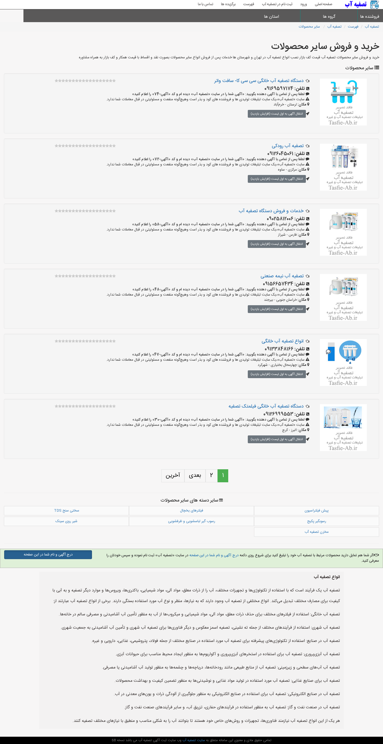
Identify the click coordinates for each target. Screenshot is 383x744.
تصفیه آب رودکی (288, 146)
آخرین (173, 475)
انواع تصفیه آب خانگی (283, 341)
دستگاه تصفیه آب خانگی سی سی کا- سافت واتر (259, 81)
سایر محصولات (310, 27)
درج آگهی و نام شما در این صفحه (213, 555)
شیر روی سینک (66, 521)
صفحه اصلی (323, 4)
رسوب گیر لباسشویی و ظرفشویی (191, 521)
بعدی (195, 475)
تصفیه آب (372, 27)
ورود (303, 4)
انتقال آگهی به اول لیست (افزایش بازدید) (277, 113)
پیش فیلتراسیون (317, 511)
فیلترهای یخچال (191, 511)
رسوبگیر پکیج (316, 521)
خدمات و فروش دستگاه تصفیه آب (271, 211)
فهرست (248, 4)
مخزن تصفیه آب (317, 532)
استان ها (271, 16)
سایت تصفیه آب (193, 740)
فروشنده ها (370, 16)
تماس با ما (205, 4)
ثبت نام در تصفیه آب (277, 4)
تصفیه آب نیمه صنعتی (282, 276)
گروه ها (329, 16)
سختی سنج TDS (66, 511)
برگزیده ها (228, 4)
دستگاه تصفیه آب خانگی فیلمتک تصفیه (266, 406)
